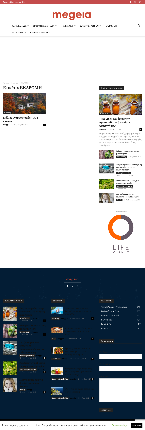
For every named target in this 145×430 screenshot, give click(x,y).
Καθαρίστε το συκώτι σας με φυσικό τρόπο (32, 327)
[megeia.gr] (72, 13)
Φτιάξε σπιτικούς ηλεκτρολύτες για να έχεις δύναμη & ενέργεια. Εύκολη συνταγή (78, 371)
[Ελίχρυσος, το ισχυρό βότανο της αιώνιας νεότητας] (57, 391)
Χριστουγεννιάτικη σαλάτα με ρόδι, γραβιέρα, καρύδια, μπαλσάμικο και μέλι (78, 351)
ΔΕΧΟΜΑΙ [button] (136, 425)
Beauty (119, 200)
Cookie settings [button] (119, 425)
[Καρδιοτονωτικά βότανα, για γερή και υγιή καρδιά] (106, 184)
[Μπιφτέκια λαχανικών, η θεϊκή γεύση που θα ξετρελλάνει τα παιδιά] (57, 330)
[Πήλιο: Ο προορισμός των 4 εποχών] (24, 103)
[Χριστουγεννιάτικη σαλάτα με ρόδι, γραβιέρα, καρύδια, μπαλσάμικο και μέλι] (57, 350)
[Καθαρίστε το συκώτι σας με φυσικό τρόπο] (106, 154)
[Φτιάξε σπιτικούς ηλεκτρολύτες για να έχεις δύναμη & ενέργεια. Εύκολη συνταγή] (57, 371)
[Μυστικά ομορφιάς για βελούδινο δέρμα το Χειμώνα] (106, 198)
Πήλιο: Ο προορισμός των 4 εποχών (20, 119)
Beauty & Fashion (89, 26)
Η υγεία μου (67, 26)
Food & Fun (111, 26)
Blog (54, 339)
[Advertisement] (72, 60)
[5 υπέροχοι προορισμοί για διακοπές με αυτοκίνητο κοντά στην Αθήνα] (57, 310)
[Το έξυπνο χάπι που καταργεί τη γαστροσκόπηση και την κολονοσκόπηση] (106, 168)
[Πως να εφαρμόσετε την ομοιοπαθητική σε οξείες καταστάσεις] (120, 104)
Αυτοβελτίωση (19, 26)
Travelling (18, 32)
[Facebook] (130, 2)
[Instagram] (135, 2)
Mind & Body (121, 157)
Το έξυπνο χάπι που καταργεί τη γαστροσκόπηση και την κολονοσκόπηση (129, 167)
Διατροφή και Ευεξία (43, 26)
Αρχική (6, 83)
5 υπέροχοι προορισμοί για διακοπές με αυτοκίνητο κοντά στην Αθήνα (78, 311)
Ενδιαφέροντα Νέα (40, 32)
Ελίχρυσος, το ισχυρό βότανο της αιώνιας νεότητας (79, 390)
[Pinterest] (140, 2)
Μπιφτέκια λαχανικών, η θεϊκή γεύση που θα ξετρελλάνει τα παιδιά (78, 331)
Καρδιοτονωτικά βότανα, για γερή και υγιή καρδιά (32, 364)
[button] (138, 26)
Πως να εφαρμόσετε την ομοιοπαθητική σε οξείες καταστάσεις (115, 122)
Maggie (6, 125)
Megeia (73, 379)
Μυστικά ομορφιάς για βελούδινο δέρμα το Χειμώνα (31, 383)
